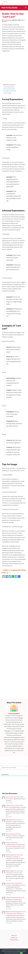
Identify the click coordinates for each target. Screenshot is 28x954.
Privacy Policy (14, 940)
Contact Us (14, 937)
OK (21, 952)
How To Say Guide (9, 8)
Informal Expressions (9, 89)
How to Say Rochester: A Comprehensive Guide (15, 899)
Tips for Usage (7, 93)
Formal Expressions (9, 87)
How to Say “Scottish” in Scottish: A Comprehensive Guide (14, 856)
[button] (25, 8)
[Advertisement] (14, 68)
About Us (14, 935)
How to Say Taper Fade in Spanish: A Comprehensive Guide (16, 913)
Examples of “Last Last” (10, 91)
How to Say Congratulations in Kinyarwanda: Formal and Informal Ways (15, 844)
